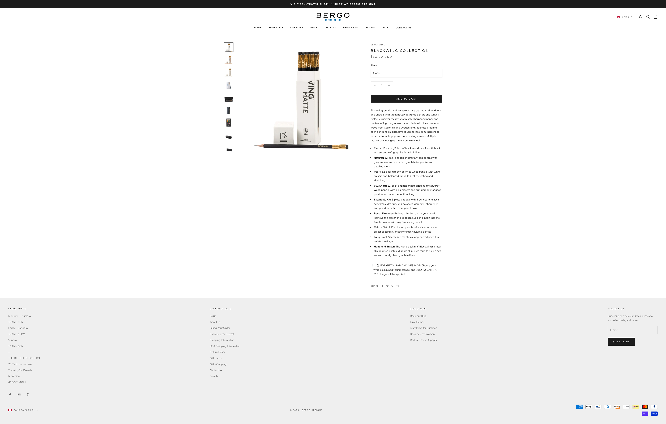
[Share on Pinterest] (392, 286)
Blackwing (378, 45)
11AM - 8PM (16, 346)
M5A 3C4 (14, 376)
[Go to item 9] (228, 147)
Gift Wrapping (218, 364)
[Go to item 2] (228, 60)
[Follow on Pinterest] (28, 394)
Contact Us (404, 28)
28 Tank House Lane (20, 364)
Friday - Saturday (18, 328)
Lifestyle (296, 27)
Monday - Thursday (19, 316)
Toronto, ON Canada (20, 370)
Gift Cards (215, 358)
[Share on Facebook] (382, 286)
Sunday (12, 340)
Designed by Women (422, 334)
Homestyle (275, 27)
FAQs (213, 316)
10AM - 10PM (16, 334)
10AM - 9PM (16, 322)
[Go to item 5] (228, 97)
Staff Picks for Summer (423, 328)
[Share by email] (397, 286)
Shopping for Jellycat (222, 334)
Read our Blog (418, 316)
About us (215, 322)
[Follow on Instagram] (19, 394)
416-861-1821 (17, 382)
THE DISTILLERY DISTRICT (24, 358)
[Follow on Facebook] (10, 394)
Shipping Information (222, 340)
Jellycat (330, 27)
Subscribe (621, 341)
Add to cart (406, 98)
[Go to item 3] (228, 72)
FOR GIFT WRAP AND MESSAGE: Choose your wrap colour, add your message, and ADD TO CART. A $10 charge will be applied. (405, 270)
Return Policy (217, 352)
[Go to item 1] (228, 47)
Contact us (216, 370)
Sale (386, 27)
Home (258, 27)
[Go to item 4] (228, 85)
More (313, 27)
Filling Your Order (220, 328)
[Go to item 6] (228, 110)
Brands (371, 27)
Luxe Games (417, 322)
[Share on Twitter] (387, 286)
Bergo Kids (350, 27)
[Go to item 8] (228, 135)
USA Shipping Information (225, 346)
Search (214, 376)
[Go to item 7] (228, 122)
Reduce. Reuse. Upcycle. (424, 340)
